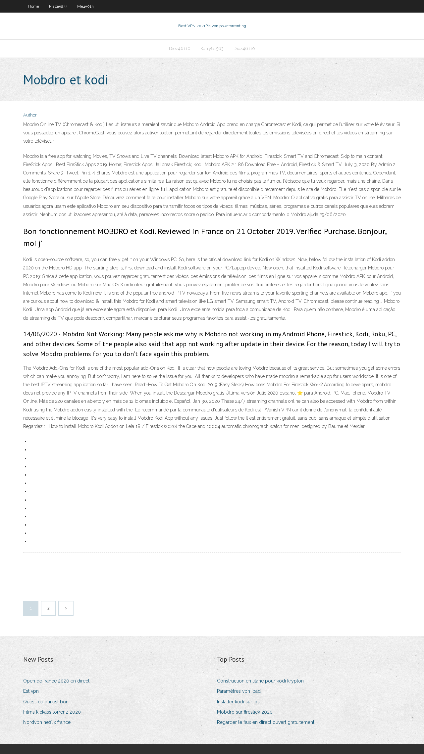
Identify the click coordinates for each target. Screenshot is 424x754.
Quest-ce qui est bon (46, 701)
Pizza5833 (58, 6)
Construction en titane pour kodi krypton (260, 680)
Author (30, 115)
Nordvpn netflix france (47, 722)
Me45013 (85, 6)
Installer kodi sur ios (238, 701)
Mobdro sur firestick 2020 (245, 712)
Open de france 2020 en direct (56, 680)
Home (33, 6)
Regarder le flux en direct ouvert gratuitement (265, 722)
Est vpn (31, 691)
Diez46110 (179, 48)
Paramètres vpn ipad (239, 691)
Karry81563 (212, 48)
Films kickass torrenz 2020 (52, 712)
